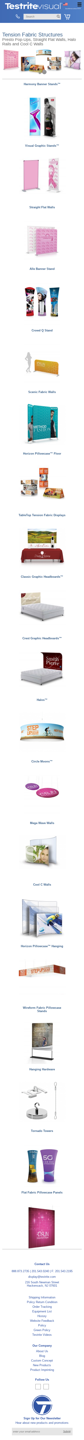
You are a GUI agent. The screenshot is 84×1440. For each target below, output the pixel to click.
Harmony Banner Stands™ (42, 84)
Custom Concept (42, 1360)
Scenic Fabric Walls (42, 392)
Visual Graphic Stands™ (42, 145)
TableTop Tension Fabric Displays (42, 515)
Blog (42, 1356)
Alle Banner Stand (42, 269)
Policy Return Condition (42, 1302)
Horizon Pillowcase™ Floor (42, 453)
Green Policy (42, 1330)
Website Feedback (42, 1320)
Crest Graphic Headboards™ (42, 638)
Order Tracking (42, 1306)
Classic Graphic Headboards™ (42, 576)
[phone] (17, 16)
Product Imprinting (42, 1370)
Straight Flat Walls (42, 207)
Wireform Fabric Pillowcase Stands (42, 1009)
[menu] (79, 4)
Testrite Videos (42, 1334)
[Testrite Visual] (42, 8)
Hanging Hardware (42, 1069)
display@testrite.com (42, 1276)
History (42, 1316)
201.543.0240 (40, 1271)
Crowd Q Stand (42, 330)
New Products (42, 1365)
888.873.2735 (20, 1271)
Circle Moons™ (42, 761)
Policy (42, 1325)
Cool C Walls (42, 884)
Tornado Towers (42, 1131)
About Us (42, 1351)
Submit (67, 1431)
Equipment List (42, 1311)
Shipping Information (42, 1297)
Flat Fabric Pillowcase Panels (42, 1192)
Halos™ (42, 700)
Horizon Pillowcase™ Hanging (42, 946)
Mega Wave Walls (42, 823)
